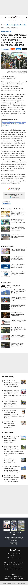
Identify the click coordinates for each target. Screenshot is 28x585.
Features (16, 569)
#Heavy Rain (10, 24)
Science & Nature (13, 567)
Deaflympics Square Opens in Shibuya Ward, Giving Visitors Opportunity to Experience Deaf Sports (14, 123)
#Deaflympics (5, 49)
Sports (5, 567)
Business (16, 562)
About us (13, 574)
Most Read (11, 21)
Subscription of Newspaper (14, 557)
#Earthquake (18, 24)
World (21, 562)
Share (19, 49)
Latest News (4, 21)
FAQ (15, 578)
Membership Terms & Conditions (13, 576)
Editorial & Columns (17, 565)
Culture (20, 567)
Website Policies (8, 578)
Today (3, 285)
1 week (8, 285)
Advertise (19, 578)
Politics (16, 21)
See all (18, 285)
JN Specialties (8, 569)
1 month (13, 285)
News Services (7, 565)
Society (21, 21)
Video (20, 569)
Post (14, 49)
